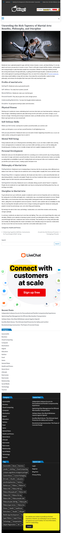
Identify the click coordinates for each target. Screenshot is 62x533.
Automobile (5, 334)
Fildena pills (23, 502)
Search (4, 240)
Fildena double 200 (18, 498)
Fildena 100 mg (17, 489)
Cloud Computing (7, 340)
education (20, 479)
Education (5, 351)
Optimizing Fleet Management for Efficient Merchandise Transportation (20, 2)
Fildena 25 (22, 485)
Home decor (7, 511)
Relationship (6, 381)
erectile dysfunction (9, 482)
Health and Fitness (15, 227)
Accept (29, 526)
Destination (5, 345)
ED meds (6, 479)
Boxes (14, 466)
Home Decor (5, 369)
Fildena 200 (6, 498)
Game (3, 360)
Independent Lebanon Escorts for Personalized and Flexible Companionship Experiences (29, 313)
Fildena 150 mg (16, 495)
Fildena (14, 485)
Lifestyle (4, 372)
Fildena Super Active (9, 505)
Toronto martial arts (53, 74)
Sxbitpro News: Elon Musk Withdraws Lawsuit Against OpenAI (49, 2)
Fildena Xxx (21, 505)
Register (34, 469)
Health (12, 508)
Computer (5, 343)
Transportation (17, 521)
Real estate (5, 375)
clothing (12, 469)
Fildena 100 (6, 489)
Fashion (4, 354)
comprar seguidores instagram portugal (15, 472)
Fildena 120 (22, 492)
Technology (5, 387)
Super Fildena (7, 518)
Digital (4, 348)
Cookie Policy (34, 522)
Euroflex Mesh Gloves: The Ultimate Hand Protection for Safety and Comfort (25, 322)
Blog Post (35, 472)
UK (19, 524)
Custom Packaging (20, 475)
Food (3, 357)
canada (5, 469)
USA (22, 524)
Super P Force (17, 518)
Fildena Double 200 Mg (10, 502)
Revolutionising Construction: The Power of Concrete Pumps (20, 325)
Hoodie (15, 511)
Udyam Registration (9, 524)
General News (6, 363)
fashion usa (6, 485)
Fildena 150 (6, 495)
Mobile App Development (11, 515)
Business (4, 337)
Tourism (4, 390)
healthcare (19, 508)
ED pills (12, 479)
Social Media (5, 384)
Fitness (5, 508)
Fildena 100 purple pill (10, 492)
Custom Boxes (7, 475)
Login (34, 466)
